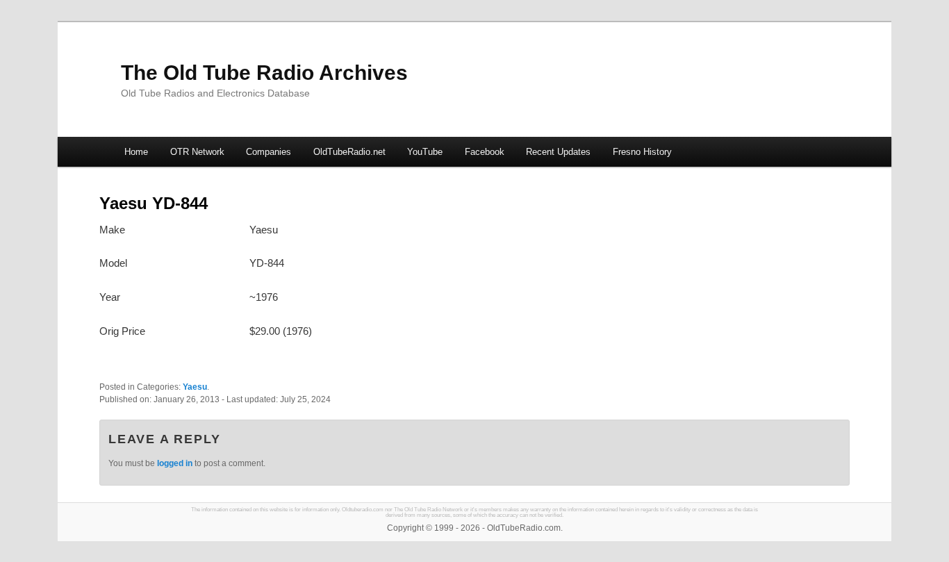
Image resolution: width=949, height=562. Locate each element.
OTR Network (197, 152)
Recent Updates (558, 152)
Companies (268, 152)
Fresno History (642, 152)
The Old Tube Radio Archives (264, 72)
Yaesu (195, 387)
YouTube (425, 152)
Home (136, 152)
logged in (174, 463)
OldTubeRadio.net (349, 152)
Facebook (484, 152)
